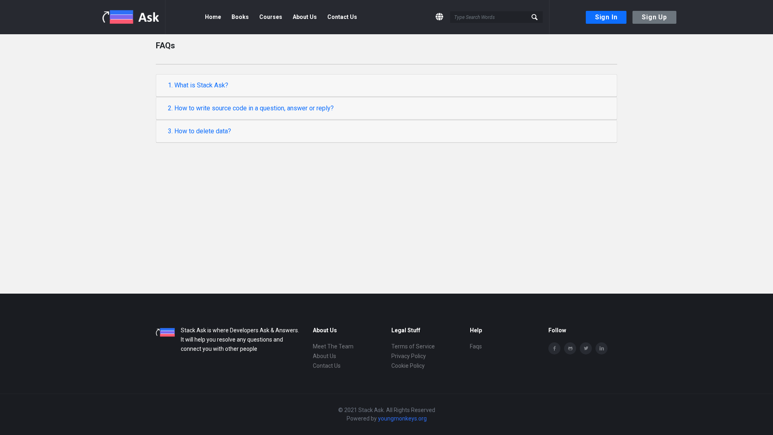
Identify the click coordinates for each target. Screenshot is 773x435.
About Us (305, 17)
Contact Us (342, 17)
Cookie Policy (408, 365)
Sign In (606, 17)
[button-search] (535, 17)
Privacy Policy (408, 356)
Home (213, 17)
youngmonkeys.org (402, 418)
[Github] (570, 348)
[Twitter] (586, 348)
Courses (270, 17)
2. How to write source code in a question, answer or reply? (251, 108)
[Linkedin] (601, 348)
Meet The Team (333, 346)
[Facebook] (554, 348)
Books (240, 17)
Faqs (476, 346)
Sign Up (654, 17)
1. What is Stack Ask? (198, 85)
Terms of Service (413, 346)
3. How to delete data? (199, 131)
